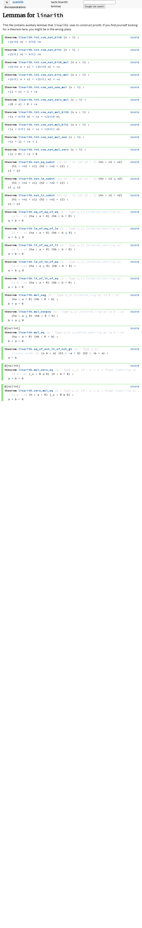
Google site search (94, 6)
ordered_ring (86, 295)
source (134, 37)
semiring (124, 369)
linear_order (23, 353)
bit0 (14, 41)
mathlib (17, 2)
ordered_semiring (101, 212)
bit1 (14, 54)
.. (40, 37)
